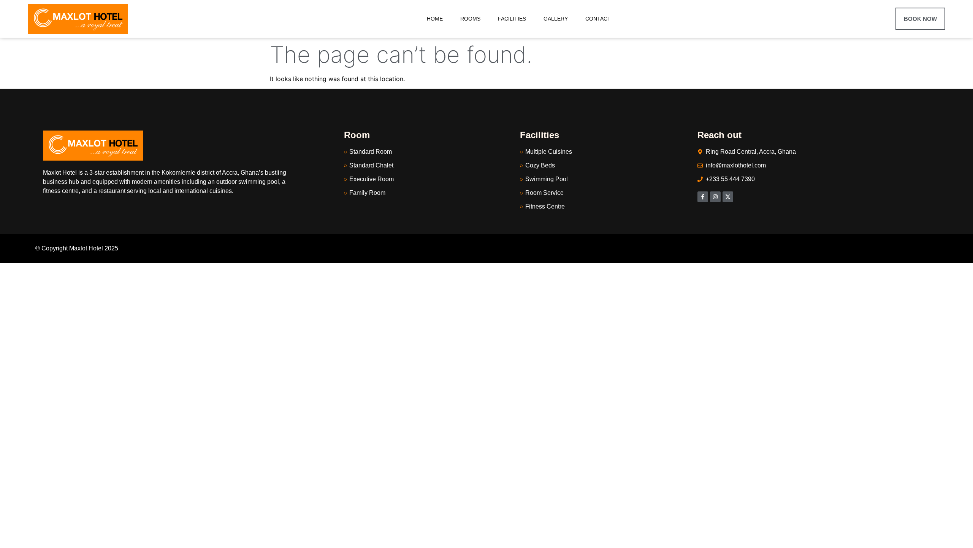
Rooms (470, 19)
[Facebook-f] (702, 196)
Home (435, 19)
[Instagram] (715, 196)
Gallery (556, 19)
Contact (598, 19)
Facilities (512, 19)
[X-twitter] (728, 196)
